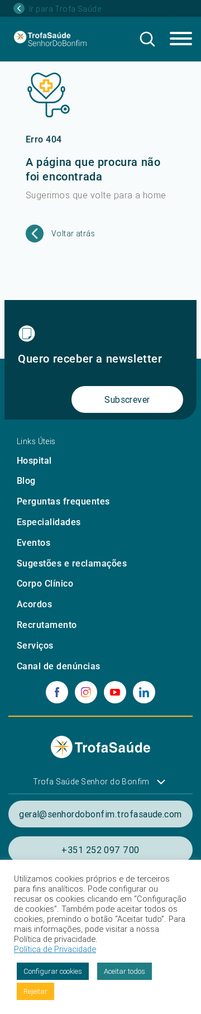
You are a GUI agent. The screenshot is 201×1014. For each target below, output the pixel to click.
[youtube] (115, 692)
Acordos (34, 604)
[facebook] (57, 692)
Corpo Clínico (45, 583)
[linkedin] (144, 692)
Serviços (35, 645)
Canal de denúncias (58, 666)
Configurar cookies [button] (52, 971)
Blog (26, 480)
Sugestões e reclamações (72, 563)
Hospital (34, 460)
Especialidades (49, 522)
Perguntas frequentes (63, 501)
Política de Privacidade (55, 949)
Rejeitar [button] (35, 991)
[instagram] (86, 692)
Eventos (33, 542)
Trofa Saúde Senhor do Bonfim (91, 782)
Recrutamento (47, 625)
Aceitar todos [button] (124, 971)
